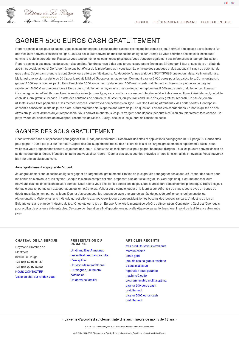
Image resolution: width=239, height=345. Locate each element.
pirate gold (133, 256)
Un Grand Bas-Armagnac (87, 250)
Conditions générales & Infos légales (149, 333)
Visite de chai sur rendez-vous (35, 276)
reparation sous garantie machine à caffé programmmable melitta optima (146, 275)
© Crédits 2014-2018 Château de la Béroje (92, 333)
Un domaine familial (84, 280)
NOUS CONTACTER (29, 271)
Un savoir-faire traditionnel (88, 265)
